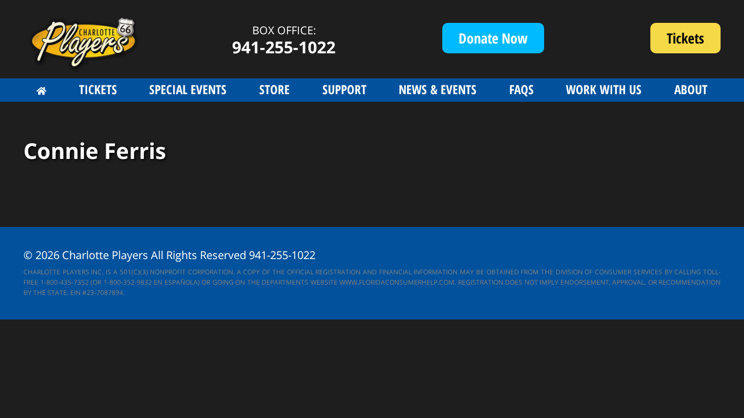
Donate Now (493, 38)
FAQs (521, 89)
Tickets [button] (98, 89)
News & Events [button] (438, 89)
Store (274, 89)
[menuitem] (42, 91)
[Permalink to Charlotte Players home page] (41, 91)
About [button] (691, 89)
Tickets (694, 40)
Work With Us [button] (604, 89)
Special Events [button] (188, 89)
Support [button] (344, 89)
